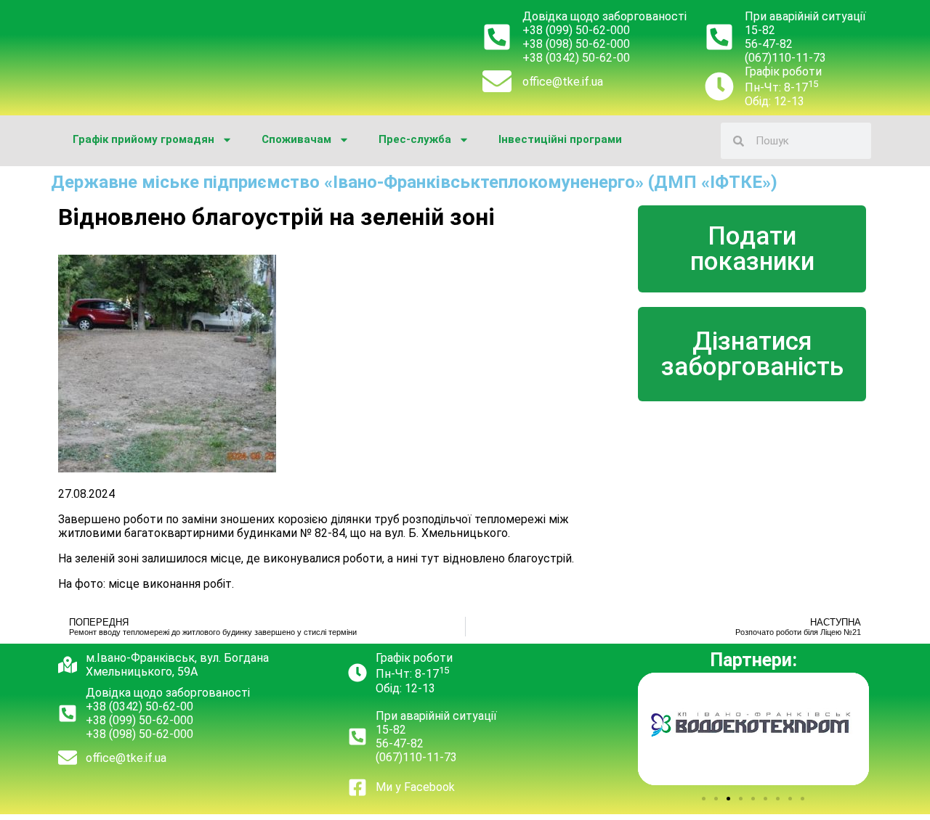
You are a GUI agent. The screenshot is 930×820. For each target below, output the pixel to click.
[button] (703, 798)
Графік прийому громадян (143, 139)
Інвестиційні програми (560, 139)
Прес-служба (415, 139)
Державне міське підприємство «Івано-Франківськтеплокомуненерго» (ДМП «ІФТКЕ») (414, 182)
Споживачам (296, 139)
